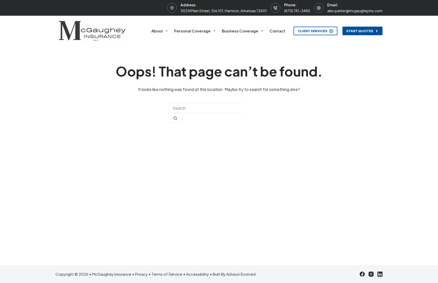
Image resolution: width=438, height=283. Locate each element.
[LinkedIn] (379, 274)
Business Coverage (240, 30)
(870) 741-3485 (297, 10)
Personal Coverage (192, 30)
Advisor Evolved (241, 274)
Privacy (141, 274)
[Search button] (175, 118)
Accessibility (197, 274)
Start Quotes (359, 31)
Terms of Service (167, 274)
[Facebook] (362, 274)
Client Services (312, 31)
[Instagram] (371, 274)
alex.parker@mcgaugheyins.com (354, 10)
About (157, 30)
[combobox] (205, 108)
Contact (277, 30)
